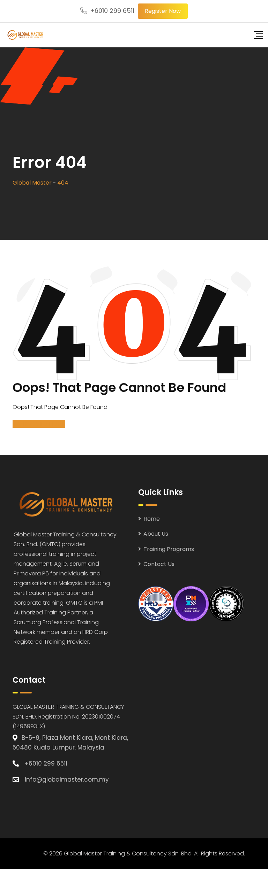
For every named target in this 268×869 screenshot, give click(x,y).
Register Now (163, 11)
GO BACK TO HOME (39, 424)
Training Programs (168, 549)
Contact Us (158, 564)
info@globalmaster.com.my (67, 779)
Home (151, 519)
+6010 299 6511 (112, 10)
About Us (155, 534)
